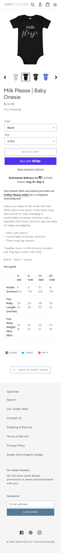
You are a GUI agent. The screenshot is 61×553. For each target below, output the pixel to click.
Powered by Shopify (44, 541)
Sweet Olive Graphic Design (25, 454)
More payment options (30, 169)
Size (7, 134)
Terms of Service (17, 436)
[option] (16, 77)
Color (8, 121)
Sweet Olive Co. (24, 541)
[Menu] (55, 4)
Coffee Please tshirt (16, 194)
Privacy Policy (16, 445)
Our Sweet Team (17, 409)
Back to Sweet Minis (33, 369)
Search (11, 399)
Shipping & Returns (19, 427)
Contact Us (14, 418)
